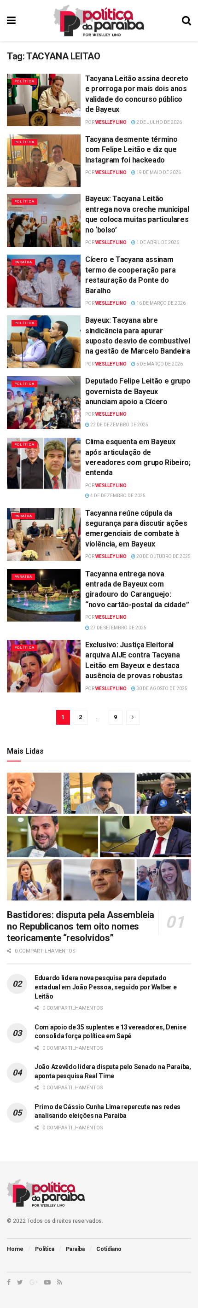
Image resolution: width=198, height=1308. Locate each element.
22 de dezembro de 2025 (118, 424)
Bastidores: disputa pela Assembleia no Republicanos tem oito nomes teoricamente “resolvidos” (80, 926)
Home (15, 1249)
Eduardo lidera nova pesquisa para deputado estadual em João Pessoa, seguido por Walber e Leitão (105, 987)
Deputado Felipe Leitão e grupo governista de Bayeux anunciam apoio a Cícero (137, 391)
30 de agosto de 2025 (161, 688)
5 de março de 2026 (159, 363)
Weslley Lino (111, 122)
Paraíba (23, 262)
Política (24, 81)
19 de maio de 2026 (158, 172)
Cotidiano (109, 1249)
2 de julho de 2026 (158, 122)
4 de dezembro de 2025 (117, 495)
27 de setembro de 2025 (117, 627)
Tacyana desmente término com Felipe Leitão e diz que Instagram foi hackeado (131, 149)
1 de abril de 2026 (157, 242)
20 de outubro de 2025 (163, 556)
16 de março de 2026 (160, 303)
